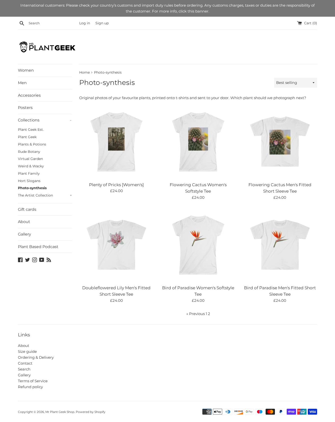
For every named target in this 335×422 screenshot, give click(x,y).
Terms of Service (33, 381)
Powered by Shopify (90, 412)
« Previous (195, 313)
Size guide (27, 351)
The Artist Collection (45, 195)
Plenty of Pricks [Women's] (116, 184)
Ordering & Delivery (36, 357)
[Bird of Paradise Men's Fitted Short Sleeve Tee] (280, 245)
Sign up (102, 23)
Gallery (24, 234)
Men (22, 82)
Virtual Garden (30, 159)
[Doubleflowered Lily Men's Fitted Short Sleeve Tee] (116, 245)
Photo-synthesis (32, 188)
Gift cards (27, 209)
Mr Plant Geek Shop (59, 412)
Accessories (29, 95)
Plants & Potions (32, 144)
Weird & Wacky (31, 166)
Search (24, 369)
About (24, 221)
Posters (25, 107)
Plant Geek (27, 137)
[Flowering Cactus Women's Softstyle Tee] (198, 142)
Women (26, 70)
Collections (44, 120)
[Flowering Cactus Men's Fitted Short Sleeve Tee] (280, 142)
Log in (84, 23)
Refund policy (30, 386)
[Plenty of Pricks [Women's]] (116, 142)
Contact (25, 363)
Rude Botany (29, 152)
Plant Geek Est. (31, 130)
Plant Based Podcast (38, 246)
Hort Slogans (29, 181)
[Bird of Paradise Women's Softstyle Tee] (198, 245)
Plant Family (29, 173)
